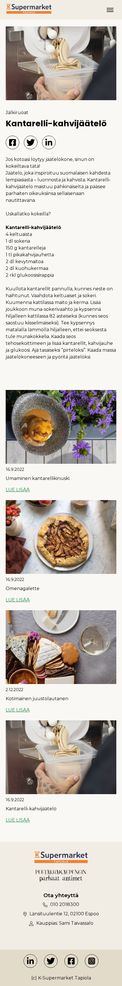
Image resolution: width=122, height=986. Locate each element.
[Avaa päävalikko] (110, 10)
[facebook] (71, 961)
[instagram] (91, 961)
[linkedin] (30, 961)
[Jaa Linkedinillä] (49, 142)
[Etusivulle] (29, 8)
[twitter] (51, 961)
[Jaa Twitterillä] (30, 142)
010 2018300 (64, 904)
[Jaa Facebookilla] (12, 142)
